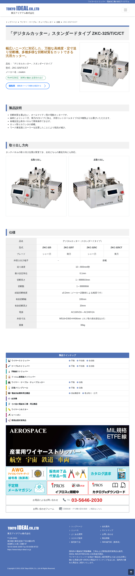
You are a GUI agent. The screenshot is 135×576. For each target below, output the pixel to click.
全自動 (91, 361)
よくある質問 (76, 534)
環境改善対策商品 (18, 420)
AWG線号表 (111, 542)
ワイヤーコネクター (19, 409)
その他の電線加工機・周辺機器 (24, 404)
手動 (73, 361)
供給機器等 (75, 393)
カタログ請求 (76, 538)
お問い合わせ (107, 534)
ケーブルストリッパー (20, 366)
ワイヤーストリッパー (20, 361)
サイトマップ (107, 530)
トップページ (11, 22)
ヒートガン (16, 415)
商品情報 (105, 538)
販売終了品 (75, 542)
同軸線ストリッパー (19, 371)
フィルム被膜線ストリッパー (23, 377)
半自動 (82, 361)
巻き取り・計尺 (91, 393)
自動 (81, 382)
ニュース (75, 530)
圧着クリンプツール (19, 388)
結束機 (14, 398)
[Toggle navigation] (125, 10)
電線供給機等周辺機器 (20, 393)
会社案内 (105, 526)
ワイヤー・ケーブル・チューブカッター (36, 22)
